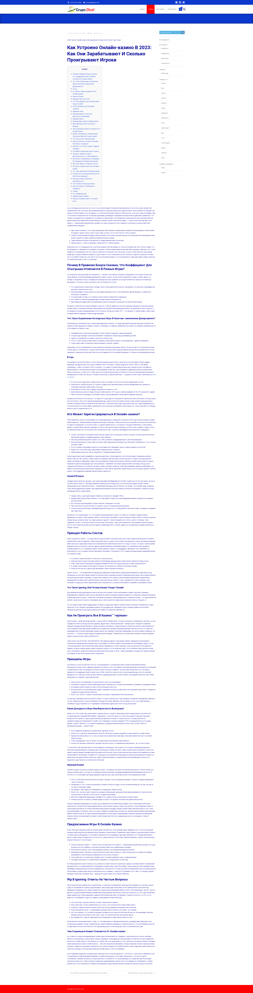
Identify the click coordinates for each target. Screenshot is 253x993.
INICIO (142, 9)
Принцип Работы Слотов (81, 99)
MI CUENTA (160, 9)
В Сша (75, 89)
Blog (90, 33)
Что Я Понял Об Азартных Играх (84, 184)
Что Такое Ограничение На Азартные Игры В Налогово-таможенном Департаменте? (85, 83)
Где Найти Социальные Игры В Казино (86, 151)
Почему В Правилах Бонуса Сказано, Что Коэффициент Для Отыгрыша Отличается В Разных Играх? (85, 76)
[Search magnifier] (183, 32)
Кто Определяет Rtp (79, 194)
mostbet (114, 282)
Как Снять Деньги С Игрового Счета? (85, 164)
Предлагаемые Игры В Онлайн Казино (85, 121)
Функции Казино (78, 119)
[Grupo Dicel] (79, 9)
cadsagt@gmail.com (92, 2)
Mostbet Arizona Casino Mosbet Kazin (141, 973)
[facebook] (176, 3)
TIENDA (150, 9)
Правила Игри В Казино (81, 196)
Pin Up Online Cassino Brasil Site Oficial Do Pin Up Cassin (88, 973)
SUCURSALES (172, 9)
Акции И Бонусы (78, 96)
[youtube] (183, 3)
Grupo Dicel (99, 33)
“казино (75, 191)
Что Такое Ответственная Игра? (84, 139)
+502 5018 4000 (75, 2)
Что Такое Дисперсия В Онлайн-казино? (86, 171)
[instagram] (180, 3)
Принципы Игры (78, 111)
